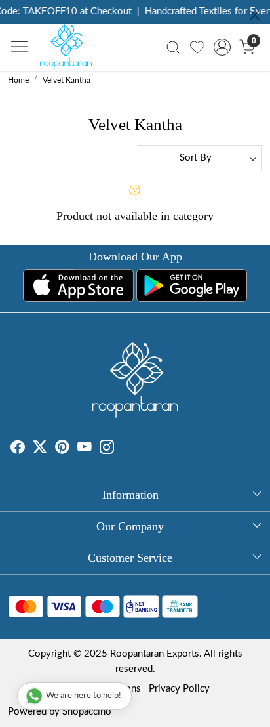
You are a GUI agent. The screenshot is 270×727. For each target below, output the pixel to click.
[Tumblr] (122, 449)
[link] (173, 47)
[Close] (254, 15)
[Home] (69, 50)
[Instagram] (107, 449)
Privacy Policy (179, 689)
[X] (40, 449)
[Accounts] (222, 47)
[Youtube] (84, 449)
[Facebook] (18, 449)
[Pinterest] (62, 449)
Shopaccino (86, 712)
